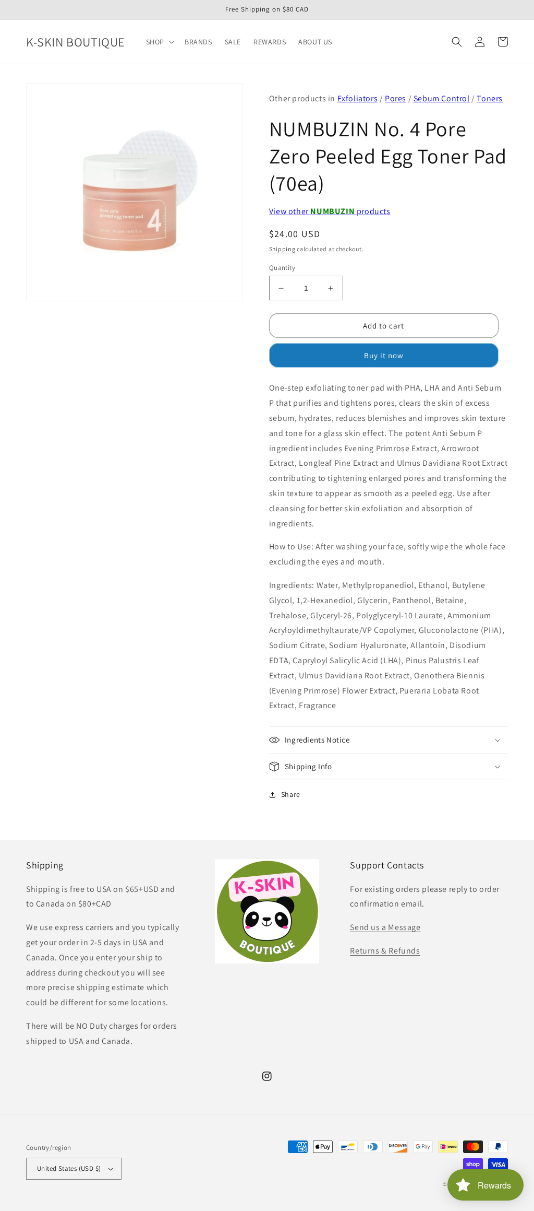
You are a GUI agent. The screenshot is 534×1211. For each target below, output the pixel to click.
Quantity (282, 267)
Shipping (282, 249)
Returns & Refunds (385, 950)
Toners (490, 98)
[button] (159, 42)
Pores (395, 98)
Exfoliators (357, 98)
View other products (330, 211)
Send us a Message (385, 927)
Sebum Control (442, 98)
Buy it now (384, 355)
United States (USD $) (69, 1168)
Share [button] (290, 794)
